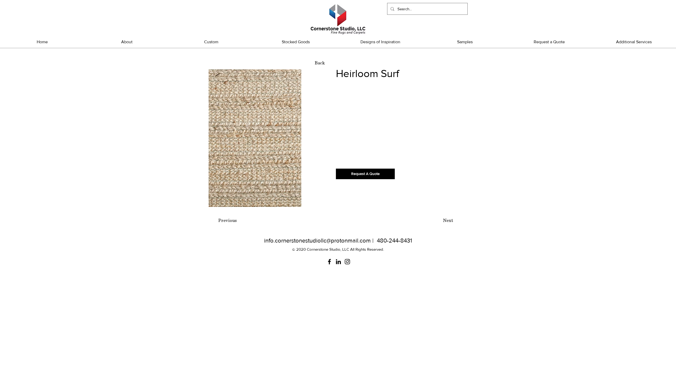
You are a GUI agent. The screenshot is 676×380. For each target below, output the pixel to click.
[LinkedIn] (338, 261)
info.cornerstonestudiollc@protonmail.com (317, 241)
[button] (295, 42)
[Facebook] (329, 261)
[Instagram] (347, 261)
